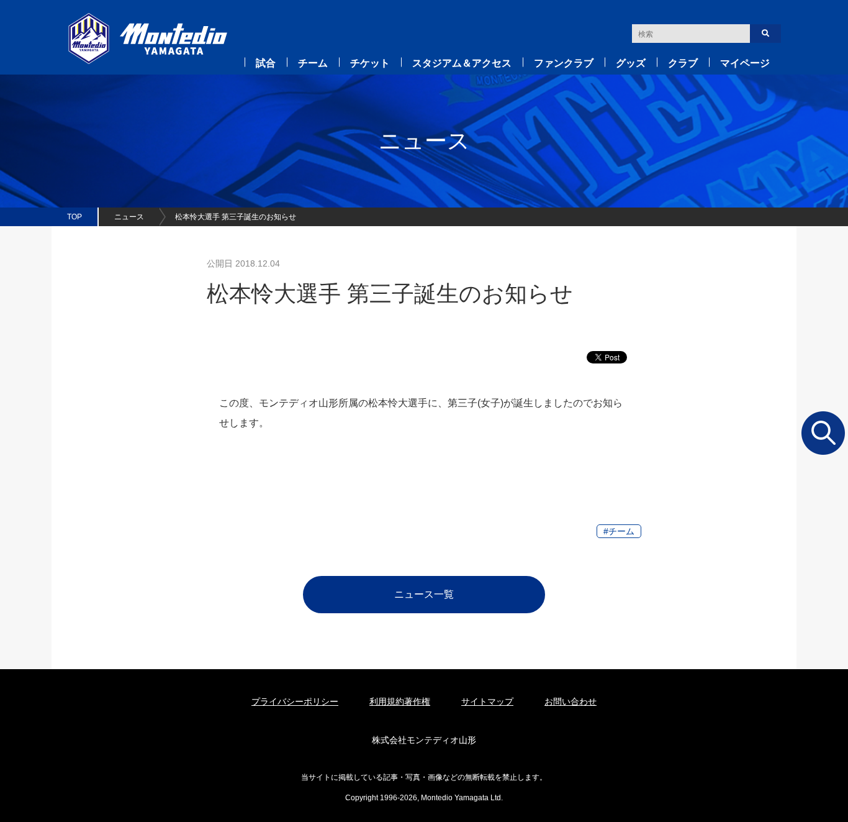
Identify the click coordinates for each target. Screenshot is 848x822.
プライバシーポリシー (294, 701)
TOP (74, 216)
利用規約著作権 (399, 701)
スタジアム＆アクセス (462, 63)
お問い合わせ (570, 701)
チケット (370, 63)
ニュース (129, 216)
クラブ (683, 63)
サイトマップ (487, 701)
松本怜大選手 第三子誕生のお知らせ (235, 216)
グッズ (631, 63)
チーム (313, 63)
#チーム (618, 531)
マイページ (745, 63)
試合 (266, 63)
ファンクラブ (563, 63)
